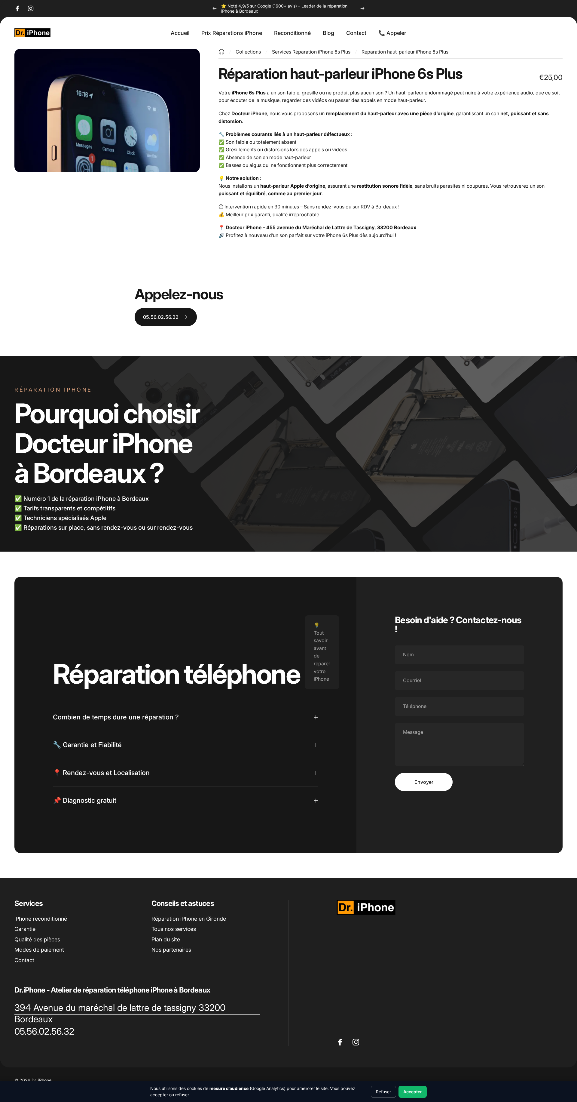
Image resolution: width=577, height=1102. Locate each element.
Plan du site (165, 939)
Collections (248, 52)
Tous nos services (173, 929)
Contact (24, 960)
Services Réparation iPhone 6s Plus (311, 52)
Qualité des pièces (37, 939)
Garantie (24, 929)
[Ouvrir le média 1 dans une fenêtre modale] (107, 110)
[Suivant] (362, 8)
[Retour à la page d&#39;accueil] (221, 52)
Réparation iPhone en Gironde (188, 919)
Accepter (412, 1091)
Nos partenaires (171, 950)
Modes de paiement (39, 950)
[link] (137, 1013)
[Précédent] (214, 8)
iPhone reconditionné (40, 919)
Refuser (383, 1091)
